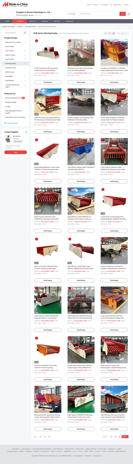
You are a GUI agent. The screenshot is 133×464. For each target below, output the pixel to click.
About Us (33, 21)
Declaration (88, 456)
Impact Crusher (10, 55)
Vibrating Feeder (10, 63)
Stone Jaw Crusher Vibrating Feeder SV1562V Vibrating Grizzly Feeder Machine (45, 268)
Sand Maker (9, 76)
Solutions (45, 21)
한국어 (80, 451)
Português (29, 451)
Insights (119, 449)
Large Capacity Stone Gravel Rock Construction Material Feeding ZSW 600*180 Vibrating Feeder (112, 318)
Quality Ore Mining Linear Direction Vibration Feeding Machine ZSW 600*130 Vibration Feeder (114, 268)
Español (21, 451)
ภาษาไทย (97, 451)
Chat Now (19, 141)
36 (45, 437)
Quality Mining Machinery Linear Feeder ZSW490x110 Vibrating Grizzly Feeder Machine (47, 169)
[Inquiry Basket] (111, 5)
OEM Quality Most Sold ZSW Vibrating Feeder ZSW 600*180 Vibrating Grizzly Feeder (80, 318)
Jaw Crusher (9, 51)
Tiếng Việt (111, 451)
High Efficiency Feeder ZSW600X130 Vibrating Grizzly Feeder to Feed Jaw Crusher (79, 219)
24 (40, 437)
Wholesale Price (69, 449)
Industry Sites (80, 449)
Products (20, 21)
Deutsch (59, 451)
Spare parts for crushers (13, 42)
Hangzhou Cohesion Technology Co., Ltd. (33, 12)
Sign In (89, 5)
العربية (74, 451)
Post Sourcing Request (129, 14)
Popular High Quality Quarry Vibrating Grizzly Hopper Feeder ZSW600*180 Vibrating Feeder (80, 367)
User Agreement (78, 456)
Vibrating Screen (10, 68)
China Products (26, 449)
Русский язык (45, 451)
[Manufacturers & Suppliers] (15, 4)
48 (49, 437)
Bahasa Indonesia (121, 451)
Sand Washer (9, 80)
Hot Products (15, 449)
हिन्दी (91, 451)
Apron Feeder (9, 46)
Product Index (102, 449)
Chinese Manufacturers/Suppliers (41, 449)
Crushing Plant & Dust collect (12, 86)
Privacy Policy (97, 456)
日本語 (86, 451)
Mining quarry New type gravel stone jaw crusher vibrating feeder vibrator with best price (47, 417)
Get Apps (118, 5)
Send (15, 152)
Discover (57, 21)
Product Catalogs (12, 123)
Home (7, 21)
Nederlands (67, 451)
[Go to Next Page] (127, 33)
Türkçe (104, 451)
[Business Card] (26, 132)
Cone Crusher (9, 59)
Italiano (53, 451)
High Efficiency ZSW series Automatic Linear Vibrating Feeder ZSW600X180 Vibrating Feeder (113, 417)
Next (124, 437)
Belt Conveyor (9, 72)
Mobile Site (111, 449)
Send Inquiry (48, 82)
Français (36, 451)
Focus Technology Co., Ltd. (53, 456)
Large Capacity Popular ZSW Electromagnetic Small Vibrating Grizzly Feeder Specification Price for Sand (113, 367)
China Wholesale (58, 449)
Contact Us (69, 21)
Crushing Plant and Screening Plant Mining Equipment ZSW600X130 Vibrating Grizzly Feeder (114, 219)
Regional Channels (91, 449)
